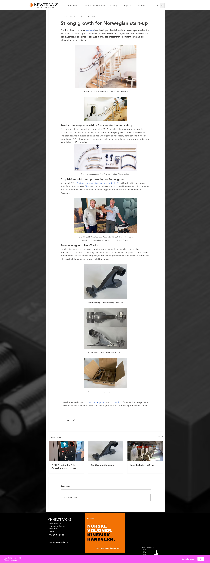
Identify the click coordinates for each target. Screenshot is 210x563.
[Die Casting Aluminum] (105, 451)
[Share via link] (74, 420)
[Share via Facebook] (62, 420)
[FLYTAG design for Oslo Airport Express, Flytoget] (66, 451)
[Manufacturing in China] (145, 451)
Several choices (188, 559)
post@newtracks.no (58, 542)
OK (201, 559)
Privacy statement (10, 560)
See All (160, 436)
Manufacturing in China (142, 465)
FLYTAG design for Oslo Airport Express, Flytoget (64, 466)
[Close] (207, 559)
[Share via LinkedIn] (68, 420)
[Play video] (105, 109)
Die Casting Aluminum (102, 465)
